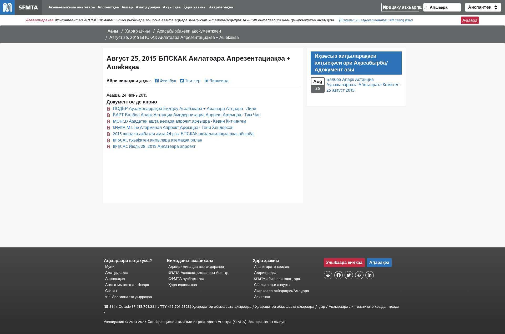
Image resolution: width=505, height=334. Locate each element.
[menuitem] (71, 7)
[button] (483, 7)
